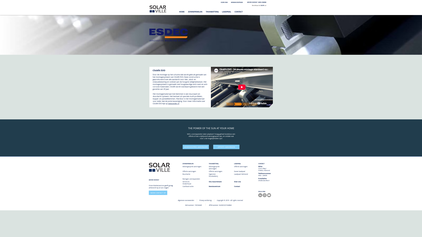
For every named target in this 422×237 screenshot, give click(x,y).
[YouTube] (269, 195)
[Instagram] (265, 195)
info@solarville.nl (263, 180)
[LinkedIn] (260, 195)
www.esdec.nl (173, 103)
